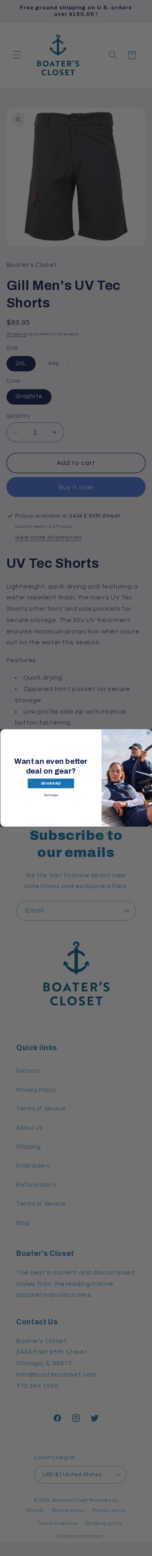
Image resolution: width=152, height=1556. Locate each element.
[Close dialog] (148, 732)
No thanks (51, 795)
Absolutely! (50, 784)
